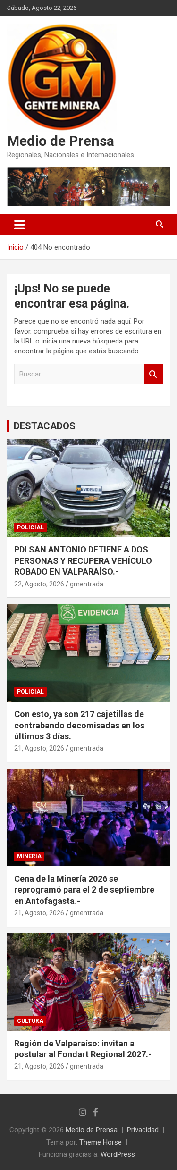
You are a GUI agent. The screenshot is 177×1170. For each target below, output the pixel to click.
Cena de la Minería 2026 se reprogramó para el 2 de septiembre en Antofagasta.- (84, 890)
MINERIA (29, 856)
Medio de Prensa (60, 141)
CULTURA (30, 1021)
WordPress (118, 1154)
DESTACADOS (45, 426)
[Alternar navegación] (19, 224)
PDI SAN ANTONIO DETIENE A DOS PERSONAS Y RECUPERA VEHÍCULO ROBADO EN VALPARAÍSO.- (83, 560)
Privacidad (143, 1130)
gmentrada (86, 584)
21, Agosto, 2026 (39, 748)
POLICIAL (30, 527)
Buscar (153, 374)
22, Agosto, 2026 (39, 584)
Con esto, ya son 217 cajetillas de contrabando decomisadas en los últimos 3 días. (79, 725)
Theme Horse (100, 1142)
